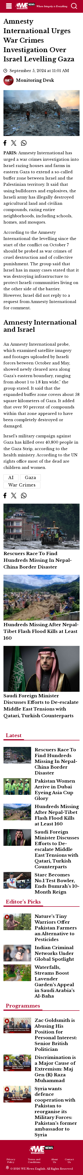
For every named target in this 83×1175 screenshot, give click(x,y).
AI (11, 477)
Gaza (30, 477)
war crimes (22, 485)
